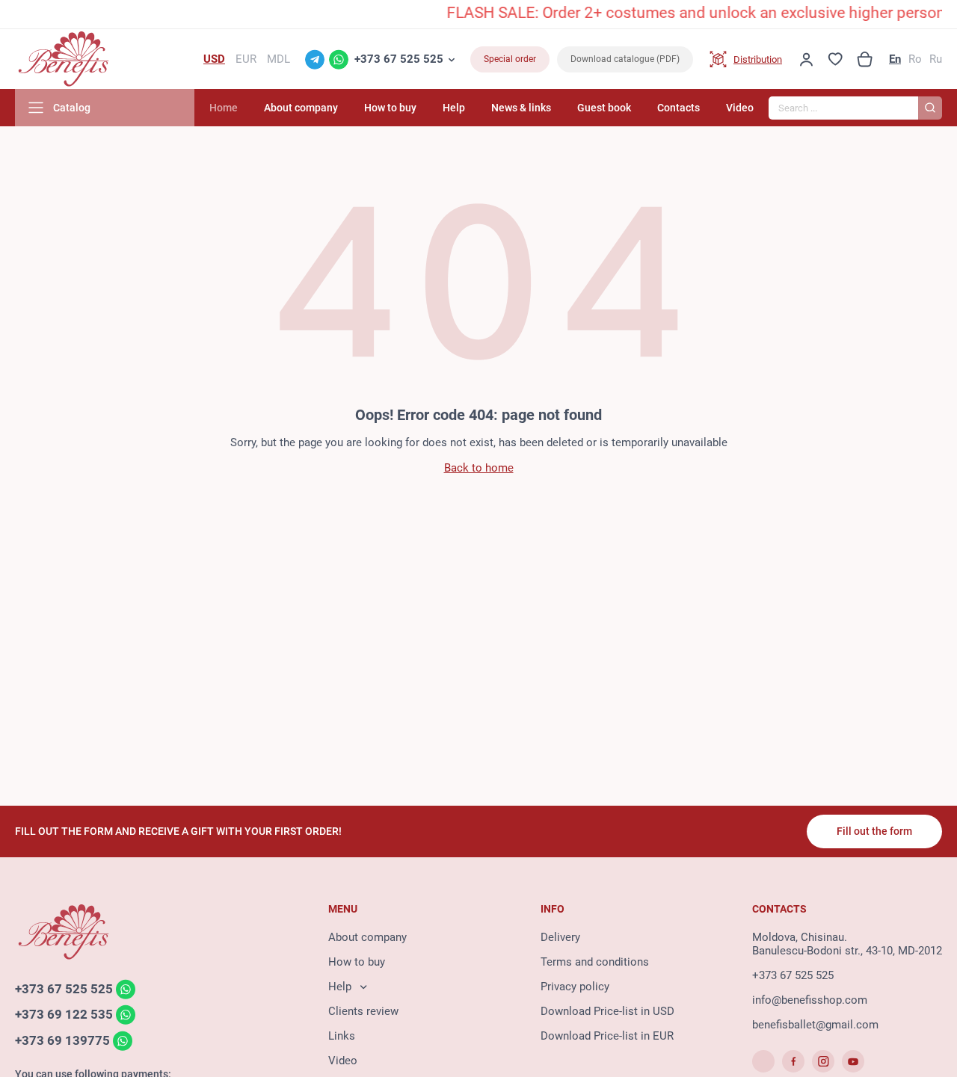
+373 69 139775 (62, 1040)
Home (223, 108)
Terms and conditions (595, 962)
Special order (510, 59)
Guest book (604, 108)
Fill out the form (874, 831)
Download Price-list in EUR (607, 1036)
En (895, 59)
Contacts (678, 108)
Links (341, 1036)
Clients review (363, 1011)
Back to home (479, 468)
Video (740, 108)
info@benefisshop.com (809, 1000)
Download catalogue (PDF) (625, 59)
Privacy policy (575, 986)
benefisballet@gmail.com (815, 1024)
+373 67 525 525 (398, 59)
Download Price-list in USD (607, 1011)
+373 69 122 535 (64, 1014)
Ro (915, 59)
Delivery (560, 937)
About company (301, 108)
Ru (935, 59)
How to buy (390, 108)
